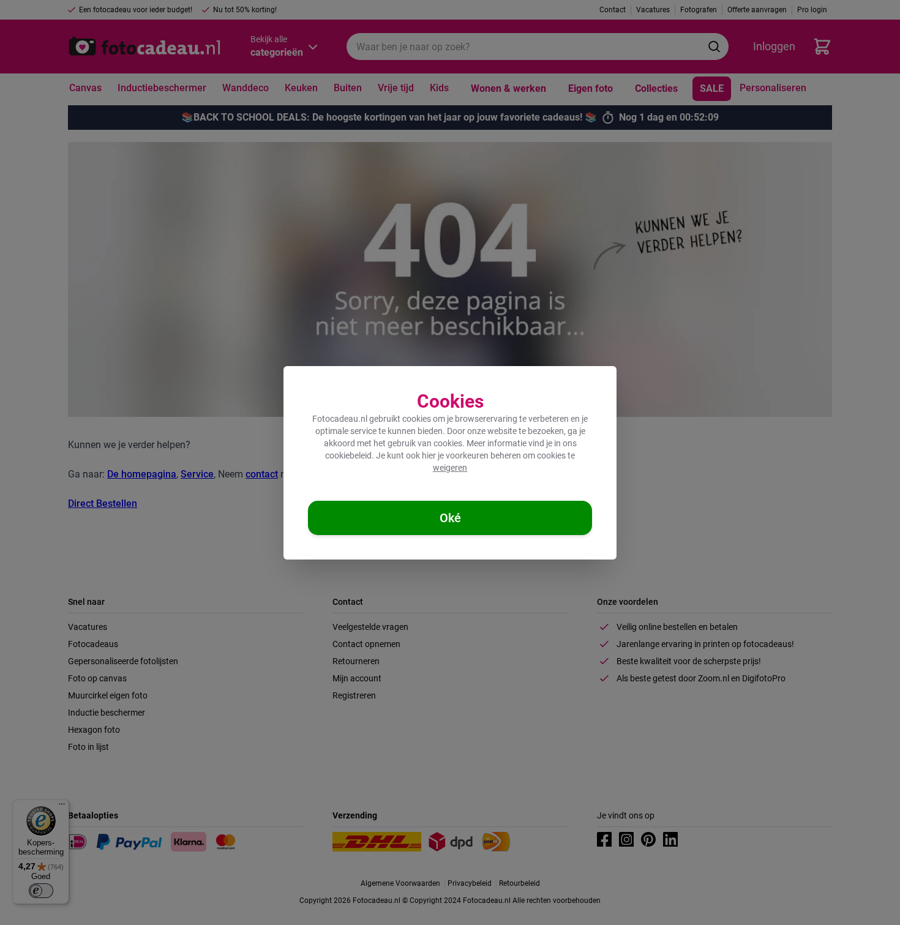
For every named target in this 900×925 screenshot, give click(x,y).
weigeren (450, 468)
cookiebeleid (348, 455)
